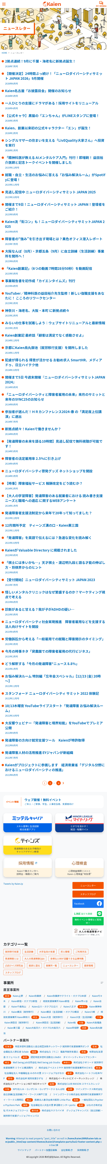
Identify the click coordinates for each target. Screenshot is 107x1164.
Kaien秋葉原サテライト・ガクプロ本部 (66, 995)
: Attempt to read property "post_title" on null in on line (53, 1142)
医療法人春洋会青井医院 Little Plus (52, 1099)
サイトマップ (24, 1150)
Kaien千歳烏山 (18, 1006)
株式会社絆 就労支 (25, 1078)
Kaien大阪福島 (94, 1022)
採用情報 (81, 1150)
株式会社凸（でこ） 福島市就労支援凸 (59, 1051)
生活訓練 (28, 951)
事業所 (8, 982)
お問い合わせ (53, 1130)
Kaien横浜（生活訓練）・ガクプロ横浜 (60, 1011)
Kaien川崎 (90, 1011)
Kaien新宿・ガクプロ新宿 (24, 1001)
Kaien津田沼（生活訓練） (49, 1022)
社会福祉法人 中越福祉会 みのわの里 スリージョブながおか (34, 1073)
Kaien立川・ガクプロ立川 (45, 1006)
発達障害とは (12, 958)
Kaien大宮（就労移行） (52, 1017)
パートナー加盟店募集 (46, 1150)
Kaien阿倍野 (72, 1027)
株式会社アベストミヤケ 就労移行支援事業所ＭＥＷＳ (66, 1067)
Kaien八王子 (70, 1006)
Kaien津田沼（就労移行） (17, 1022)
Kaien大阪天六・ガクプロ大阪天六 (43, 1027)
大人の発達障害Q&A (34, 958)
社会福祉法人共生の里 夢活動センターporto (53, 1105)
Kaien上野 (18, 995)
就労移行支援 (12, 951)
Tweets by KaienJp (13, 883)
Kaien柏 (72, 1022)
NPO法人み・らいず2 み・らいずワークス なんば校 (39, 1089)
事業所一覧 (51, 965)
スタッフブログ (88, 894)
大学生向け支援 (47, 951)
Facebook (79, 903)
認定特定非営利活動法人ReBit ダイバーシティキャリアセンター (64, 1057)
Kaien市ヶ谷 (81, 1001)
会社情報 (65, 1150)
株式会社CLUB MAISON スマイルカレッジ (79, 1083)
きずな (40, 1078)
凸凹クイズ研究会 (14, 965)
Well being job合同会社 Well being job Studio (36, 1062)
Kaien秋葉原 (35, 995)
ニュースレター (88, 885)
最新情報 (88, 965)
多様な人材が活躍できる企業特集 (67, 958)
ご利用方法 (81, 951)
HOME (4, 52)
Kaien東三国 (14, 1027)
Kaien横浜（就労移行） (23, 1011)
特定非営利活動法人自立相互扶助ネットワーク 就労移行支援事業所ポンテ (52, 1046)
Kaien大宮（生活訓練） (82, 1017)
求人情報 (65, 951)
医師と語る (34, 965)
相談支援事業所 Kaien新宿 (56, 1001)
